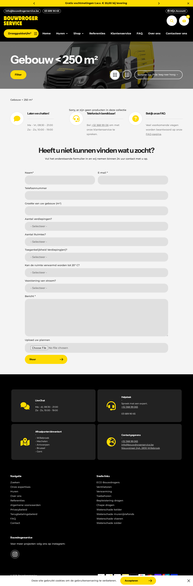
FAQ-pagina (153, 134)
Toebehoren (103, 496)
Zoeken (15, 482)
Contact (15, 523)
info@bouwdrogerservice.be (22, 10)
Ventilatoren (104, 487)
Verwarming (104, 491)
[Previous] (34, 3)
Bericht (30, 296)
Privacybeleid (18, 509)
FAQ (13, 518)
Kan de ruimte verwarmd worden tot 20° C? (52, 265)
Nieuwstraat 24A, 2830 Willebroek (140, 448)
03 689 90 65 (51, 10)
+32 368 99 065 (129, 406)
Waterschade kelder (109, 509)
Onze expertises (20, 487)
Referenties (17, 500)
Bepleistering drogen (109, 500)
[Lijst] (127, 74)
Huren (14, 491)
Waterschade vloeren (109, 518)
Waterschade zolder (109, 523)
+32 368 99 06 (100, 125)
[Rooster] (114, 74)
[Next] (159, 3)
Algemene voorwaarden (25, 505)
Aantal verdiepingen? (38, 219)
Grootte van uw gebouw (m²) (43, 203)
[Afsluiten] (188, 580)
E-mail (103, 172)
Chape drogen (105, 505)
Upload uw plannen (37, 340)
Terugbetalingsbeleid (23, 514)
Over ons (15, 496)
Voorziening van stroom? (40, 280)
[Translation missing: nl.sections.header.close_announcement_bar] (188, 3)
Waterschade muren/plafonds (115, 514)
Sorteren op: (145, 74)
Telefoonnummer (36, 188)
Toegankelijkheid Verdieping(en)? (46, 249)
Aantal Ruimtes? (35, 234)
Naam (29, 172)
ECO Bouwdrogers (108, 482)
